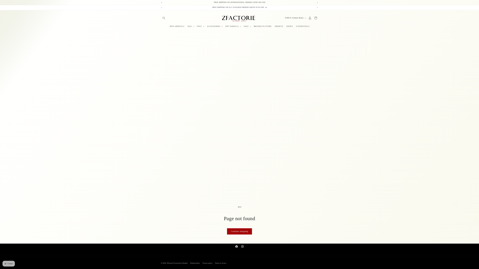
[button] (164, 18)
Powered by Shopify (181, 263)
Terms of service (220, 263)
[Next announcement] (317, 2)
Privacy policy (207, 263)
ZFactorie (170, 263)
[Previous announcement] (161, 2)
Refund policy (195, 263)
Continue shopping (239, 231)
